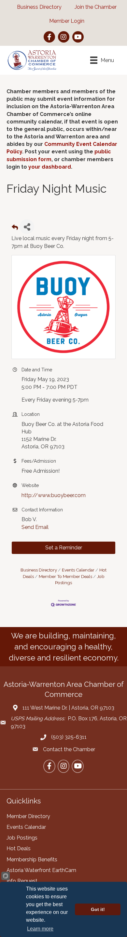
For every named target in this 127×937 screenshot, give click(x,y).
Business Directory (39, 569)
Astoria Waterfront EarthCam (41, 870)
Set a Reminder (63, 548)
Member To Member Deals (65, 576)
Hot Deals (19, 848)
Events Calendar (78, 569)
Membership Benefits (32, 859)
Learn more (40, 928)
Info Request (22, 881)
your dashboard (49, 167)
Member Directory (28, 816)
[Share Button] (27, 226)
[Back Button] (15, 228)
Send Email (35, 527)
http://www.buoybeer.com (53, 495)
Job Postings (22, 838)
